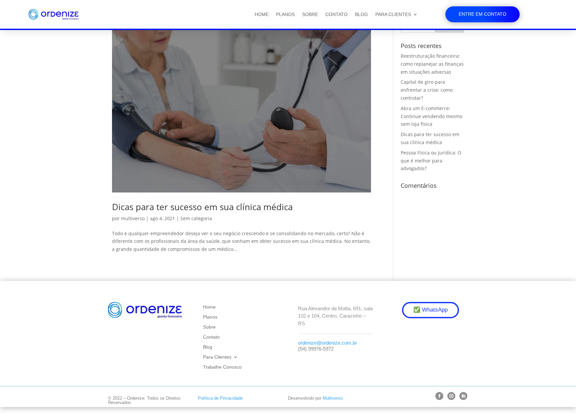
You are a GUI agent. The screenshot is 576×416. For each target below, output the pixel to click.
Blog (361, 14)
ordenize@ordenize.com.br (327, 343)
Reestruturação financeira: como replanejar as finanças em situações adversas (432, 64)
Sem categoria (196, 218)
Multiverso (333, 398)
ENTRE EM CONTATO (482, 14)
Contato (336, 14)
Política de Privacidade (220, 398)
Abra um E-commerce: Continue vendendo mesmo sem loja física (431, 116)
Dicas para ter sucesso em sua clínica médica (202, 207)
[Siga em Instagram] (451, 396)
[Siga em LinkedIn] (463, 396)
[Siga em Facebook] (439, 396)
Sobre (310, 14)
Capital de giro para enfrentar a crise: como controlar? (427, 90)
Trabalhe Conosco (222, 367)
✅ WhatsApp (430, 310)
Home (262, 14)
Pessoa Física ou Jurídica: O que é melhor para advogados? (431, 160)
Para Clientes (393, 14)
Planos (285, 14)
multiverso (133, 218)
